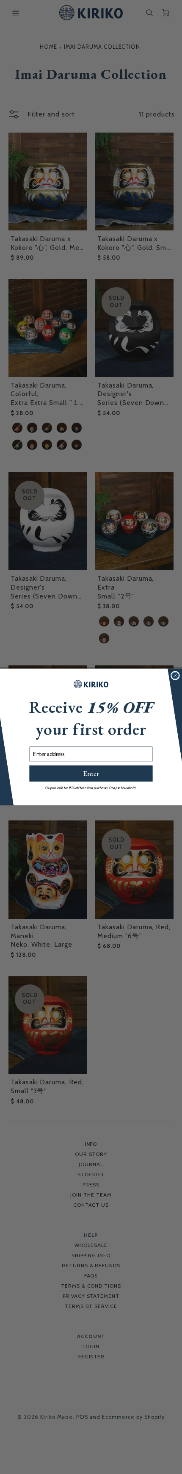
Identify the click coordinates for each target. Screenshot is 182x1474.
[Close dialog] (175, 675)
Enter (91, 774)
